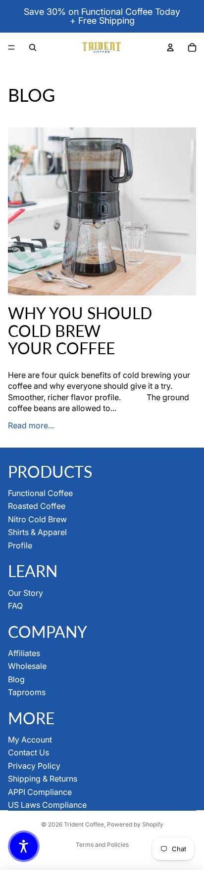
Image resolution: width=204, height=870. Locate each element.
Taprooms (27, 692)
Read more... (31, 425)
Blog (16, 679)
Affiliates (24, 653)
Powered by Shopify (135, 824)
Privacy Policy (34, 766)
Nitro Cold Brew (37, 519)
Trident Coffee (84, 824)
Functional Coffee (40, 493)
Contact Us (28, 752)
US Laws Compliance (47, 805)
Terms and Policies (102, 844)
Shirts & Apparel (37, 532)
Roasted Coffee (36, 506)
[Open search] (33, 47)
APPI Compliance (40, 792)
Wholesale (27, 666)
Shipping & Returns (42, 779)
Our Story (25, 593)
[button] (24, 846)
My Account (30, 740)
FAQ (15, 606)
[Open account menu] (170, 47)
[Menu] (11, 47)
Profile (20, 545)
